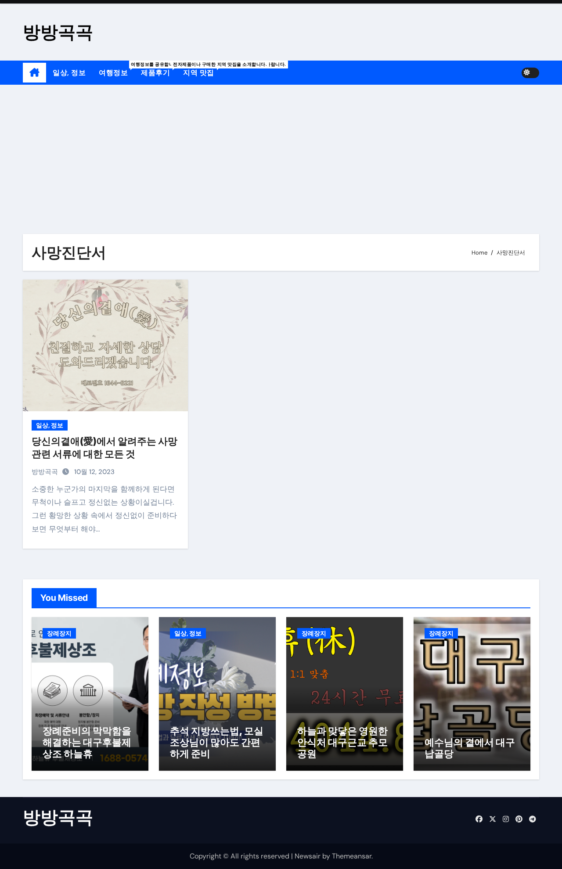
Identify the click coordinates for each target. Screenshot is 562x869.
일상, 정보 (69, 72)
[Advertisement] (281, 150)
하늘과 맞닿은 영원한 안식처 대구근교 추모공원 (342, 742)
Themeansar (351, 856)
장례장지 (59, 633)
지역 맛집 (202, 69)
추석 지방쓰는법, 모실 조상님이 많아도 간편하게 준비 (216, 742)
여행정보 (116, 69)
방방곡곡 (58, 32)
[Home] (34, 73)
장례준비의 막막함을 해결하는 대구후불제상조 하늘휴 (87, 742)
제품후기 (159, 69)
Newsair (308, 856)
